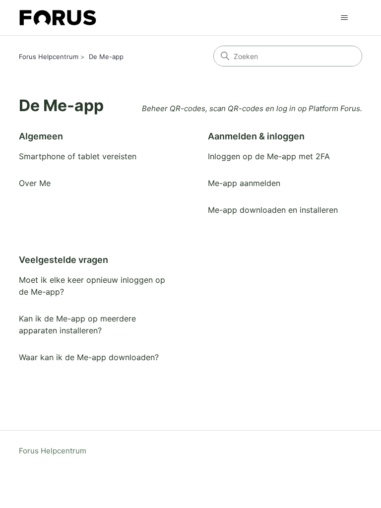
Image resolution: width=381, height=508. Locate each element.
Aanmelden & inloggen (256, 136)
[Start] (58, 17)
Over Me (35, 183)
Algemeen (41, 136)
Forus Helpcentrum (48, 57)
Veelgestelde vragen (63, 259)
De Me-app (106, 57)
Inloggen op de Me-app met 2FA (269, 156)
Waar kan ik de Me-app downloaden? (89, 357)
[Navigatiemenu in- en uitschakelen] (344, 18)
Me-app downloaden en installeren (273, 210)
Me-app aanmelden (244, 183)
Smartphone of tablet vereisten (77, 156)
